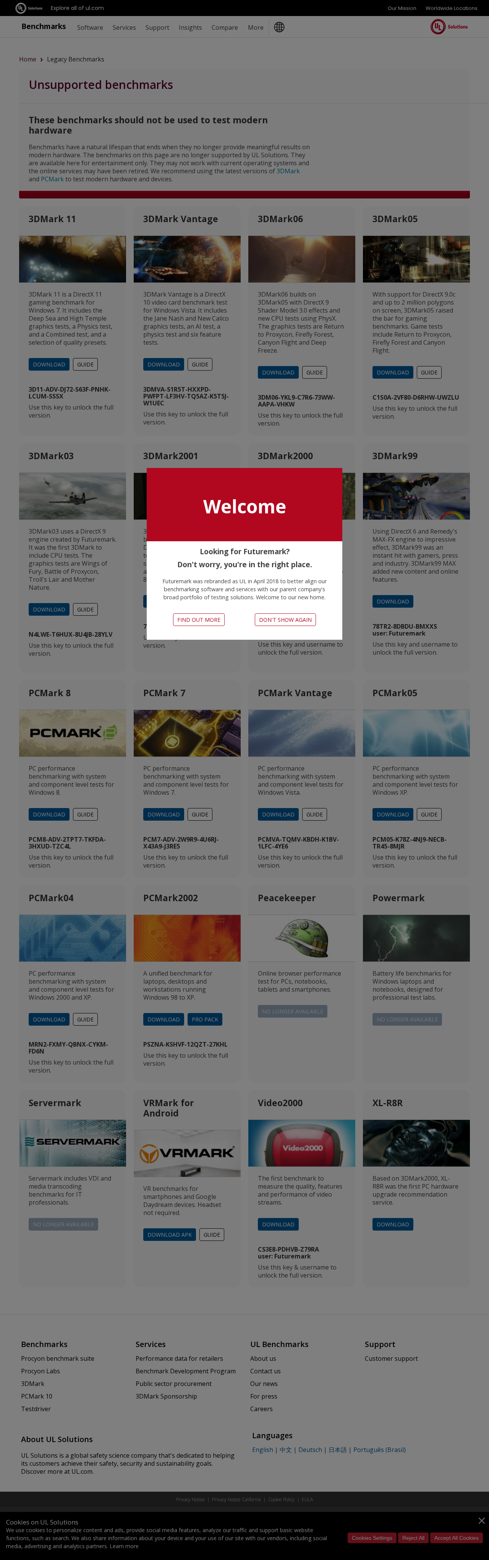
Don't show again (285, 619)
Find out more (198, 619)
